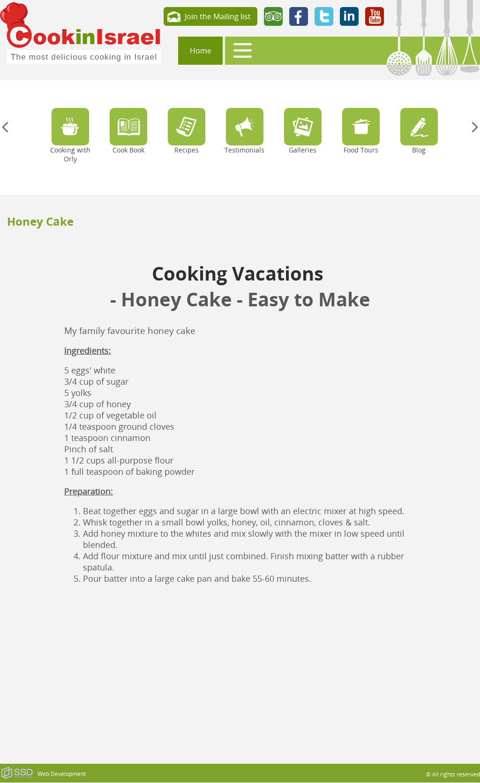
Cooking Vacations (240, 273)
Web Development (62, 774)
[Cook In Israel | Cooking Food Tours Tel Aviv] (80, 32)
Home (200, 51)
